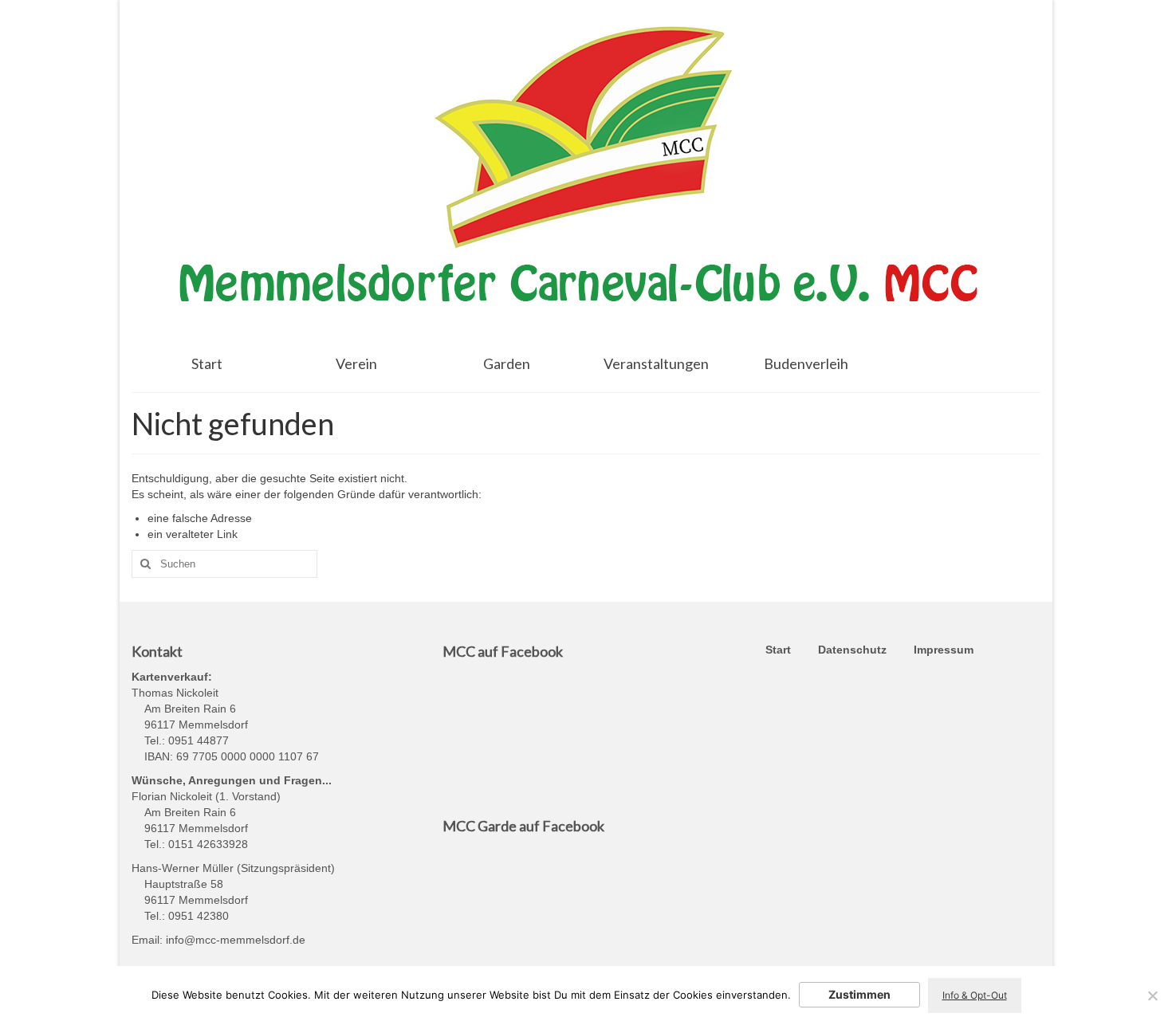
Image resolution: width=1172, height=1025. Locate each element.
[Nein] (1152, 995)
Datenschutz (852, 649)
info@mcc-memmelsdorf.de (235, 939)
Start (778, 649)
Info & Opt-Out (974, 995)
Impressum (943, 649)
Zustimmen (859, 994)
